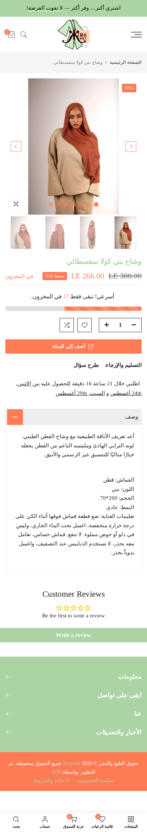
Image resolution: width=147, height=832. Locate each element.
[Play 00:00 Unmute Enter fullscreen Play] (73, 146)
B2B (56, 772)
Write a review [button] (73, 635)
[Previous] (131, 146)
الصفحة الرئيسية (126, 62)
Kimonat (72, 763)
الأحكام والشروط (52, 780)
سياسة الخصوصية (95, 780)
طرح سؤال (86, 365)
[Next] (16, 146)
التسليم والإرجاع (124, 365)
